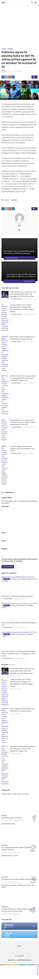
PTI (9, 71)
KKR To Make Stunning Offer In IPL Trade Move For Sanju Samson (22, 338)
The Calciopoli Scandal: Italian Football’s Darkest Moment (16, 849)
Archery (4, 815)
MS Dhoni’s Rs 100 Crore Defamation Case (17, 596)
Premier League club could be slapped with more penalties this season (22, 448)
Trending (10, 48)
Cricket (4, 48)
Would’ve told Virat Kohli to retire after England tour (19, 624)
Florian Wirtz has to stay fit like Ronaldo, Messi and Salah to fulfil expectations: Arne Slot (22, 422)
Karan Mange (16, 299)
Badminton (5, 906)
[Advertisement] (19, 27)
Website (4, 549)
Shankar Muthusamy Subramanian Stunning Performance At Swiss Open (18, 910)
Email (4, 541)
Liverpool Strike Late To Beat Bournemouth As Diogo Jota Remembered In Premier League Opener (22, 308)
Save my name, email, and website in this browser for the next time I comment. (19, 560)
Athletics (5, 876)
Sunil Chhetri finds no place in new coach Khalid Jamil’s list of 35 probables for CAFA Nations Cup (23, 294)
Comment (5, 506)
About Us (11, 960)
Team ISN (21, 956)
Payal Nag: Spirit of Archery (12, 818)
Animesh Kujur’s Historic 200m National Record (19, 879)
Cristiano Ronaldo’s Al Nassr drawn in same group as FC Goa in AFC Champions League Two (23, 378)
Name (4, 533)
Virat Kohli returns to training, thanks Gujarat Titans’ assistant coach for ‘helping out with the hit (18, 653)
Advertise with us (24, 960)
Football (5, 845)
